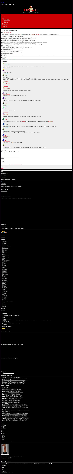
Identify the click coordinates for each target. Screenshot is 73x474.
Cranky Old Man (4, 255)
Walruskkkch (4, 436)
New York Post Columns (7, 20)
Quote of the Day (4, 378)
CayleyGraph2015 (4, 397)
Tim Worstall (4, 302)
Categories (2, 373)
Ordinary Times (4, 279)
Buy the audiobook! (3, 184)
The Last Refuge (4, 293)
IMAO (2, 2)
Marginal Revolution (4, 272)
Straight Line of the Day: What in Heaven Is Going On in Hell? (10, 377)
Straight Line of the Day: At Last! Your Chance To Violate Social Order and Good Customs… (13, 380)
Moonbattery (4, 275)
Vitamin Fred (4, 305)
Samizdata (3, 285)
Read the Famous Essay (4, 226)
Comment (2, 157)
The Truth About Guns (5, 297)
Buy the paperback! (3, 177)
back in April (20, 34)
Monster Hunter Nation (5, 274)
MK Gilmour (4, 273)
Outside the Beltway (4, 280)
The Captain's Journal (5, 291)
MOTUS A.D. (4, 276)
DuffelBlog (3, 258)
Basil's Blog (3, 247)
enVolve (3, 259)
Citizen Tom (3, 253)
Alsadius (6, 119)
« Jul (1, 431)
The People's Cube (4, 295)
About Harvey (5, 27)
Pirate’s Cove (4, 282)
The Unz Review (4, 298)
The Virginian (4, 299)
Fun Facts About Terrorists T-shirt (35, 34)
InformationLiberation (5, 266)
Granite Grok (4, 263)
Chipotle (2, 168)
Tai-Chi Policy (4, 289)
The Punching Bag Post (5, 296)
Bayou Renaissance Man (5, 248)
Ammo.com (3, 246)
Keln (3, 437)
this (12, 142)
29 (1, 430)
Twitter (3, 23)
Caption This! (8, 411)
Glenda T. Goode (4, 261)
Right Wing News (4, 284)
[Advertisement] (4, 211)
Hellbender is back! (3, 175)
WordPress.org (4, 471)
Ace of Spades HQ (4, 243)
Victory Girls (4, 303)
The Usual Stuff (6, 59)
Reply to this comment (5, 68)
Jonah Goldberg (4, 320)
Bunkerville (3, 251)
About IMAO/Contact (5, 24)
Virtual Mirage (4, 304)
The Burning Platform (5, 290)
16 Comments (10, 59)
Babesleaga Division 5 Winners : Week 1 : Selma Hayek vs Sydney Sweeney (11, 381)
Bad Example (11, 33)
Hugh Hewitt (4, 265)
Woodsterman (4, 306)
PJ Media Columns (6, 19)
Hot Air (3, 264)
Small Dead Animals (4, 287)
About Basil (5, 25)
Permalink (14, 59)
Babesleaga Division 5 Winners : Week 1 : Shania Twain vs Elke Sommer (11, 383)
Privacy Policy (4, 465)
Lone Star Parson (4, 270)
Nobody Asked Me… (5, 277)
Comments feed (4, 470)
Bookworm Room (4, 250)
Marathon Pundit (4, 271)
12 (4, 428)
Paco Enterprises (4, 281)
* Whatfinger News (4, 241)
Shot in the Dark (4, 286)
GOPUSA (3, 262)
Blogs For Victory (4, 249)
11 (3, 428)
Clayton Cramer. (4, 254)
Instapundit (3, 267)
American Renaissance (5, 245)
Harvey (4, 32)
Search (2, 169)
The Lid (3, 294)
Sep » (3, 431)
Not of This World (4, 278)
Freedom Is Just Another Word (6, 260)
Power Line (3, 283)
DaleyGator (3, 256)
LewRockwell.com (4, 269)
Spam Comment (5, 324)
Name (2, 158)
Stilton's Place (4, 288)
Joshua (5, 135)
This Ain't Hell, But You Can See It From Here (8, 301)
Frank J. (6, 103)
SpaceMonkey (4, 438)
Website (2, 161)
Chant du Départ (4, 252)
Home (3, 18)
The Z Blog (3, 300)
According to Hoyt (4, 242)
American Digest (4, 244)
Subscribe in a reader (3, 237)
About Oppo (5, 26)
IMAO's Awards (3, 310)
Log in (3, 469)
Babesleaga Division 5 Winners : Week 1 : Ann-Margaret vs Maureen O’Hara (11, 382)
